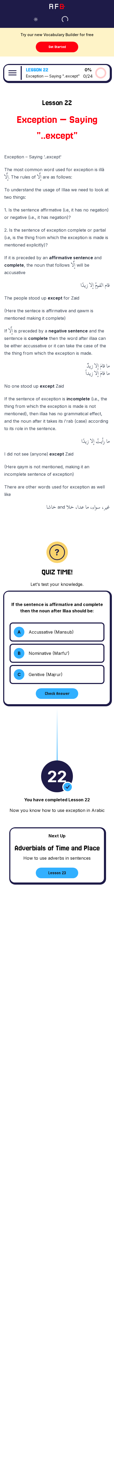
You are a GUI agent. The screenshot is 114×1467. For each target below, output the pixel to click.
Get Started (57, 47)
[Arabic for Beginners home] (57, 6)
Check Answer (57, 693)
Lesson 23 (57, 873)
